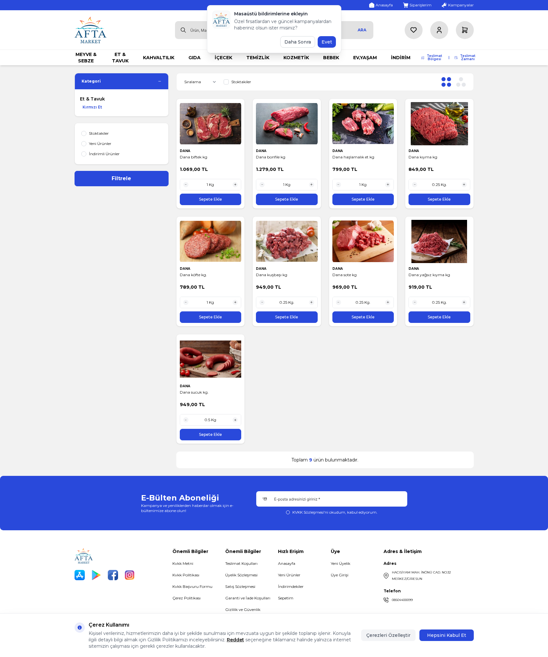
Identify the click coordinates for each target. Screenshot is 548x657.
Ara (362, 30)
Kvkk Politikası (185, 575)
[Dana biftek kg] (211, 123)
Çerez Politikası (186, 598)
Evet (327, 42)
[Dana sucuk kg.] (211, 359)
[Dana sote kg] (363, 241)
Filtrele (121, 178)
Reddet (235, 640)
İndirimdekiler (291, 586)
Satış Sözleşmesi (240, 586)
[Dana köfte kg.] (211, 241)
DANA (185, 151)
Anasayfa (286, 563)
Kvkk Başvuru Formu (192, 586)
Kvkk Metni (182, 563)
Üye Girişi (339, 575)
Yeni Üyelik (340, 563)
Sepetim (285, 598)
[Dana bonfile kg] (287, 123)
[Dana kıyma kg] (439, 123)
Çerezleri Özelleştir (388, 635)
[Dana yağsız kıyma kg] (439, 241)
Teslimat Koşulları (241, 563)
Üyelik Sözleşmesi (241, 575)
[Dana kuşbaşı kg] (287, 241)
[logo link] (91, 30)
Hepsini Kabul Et (446, 635)
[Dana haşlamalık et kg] (363, 123)
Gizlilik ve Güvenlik (242, 609)
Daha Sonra (297, 42)
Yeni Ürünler (289, 575)
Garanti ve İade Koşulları (247, 598)
